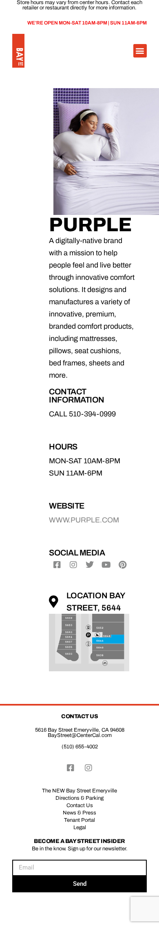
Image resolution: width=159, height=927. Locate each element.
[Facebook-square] (57, 565)
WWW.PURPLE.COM (84, 520)
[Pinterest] (122, 565)
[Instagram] (73, 565)
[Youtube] (106, 565)
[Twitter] (90, 565)
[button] (140, 51)
